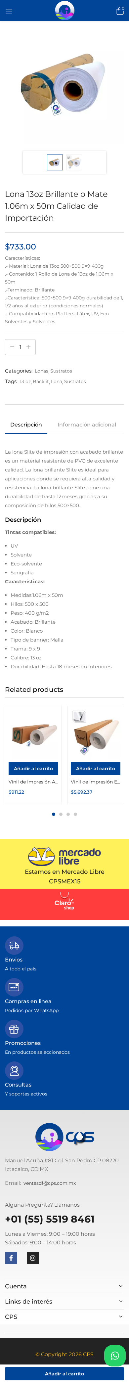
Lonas (41, 371)
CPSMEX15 (64, 881)
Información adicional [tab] (87, 425)
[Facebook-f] (11, 1258)
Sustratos (61, 371)
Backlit (41, 381)
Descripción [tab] (26, 425)
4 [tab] (75, 814)
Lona (56, 381)
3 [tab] (68, 814)
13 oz (25, 381)
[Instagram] (33, 1258)
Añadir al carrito (64, 1374)
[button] (119, 10)
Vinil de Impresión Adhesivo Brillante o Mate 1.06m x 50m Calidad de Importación (33, 782)
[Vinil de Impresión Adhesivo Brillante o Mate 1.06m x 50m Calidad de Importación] (33, 734)
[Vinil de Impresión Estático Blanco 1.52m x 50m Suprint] (95, 734)
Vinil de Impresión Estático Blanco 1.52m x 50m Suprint (95, 782)
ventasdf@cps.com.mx (49, 1183)
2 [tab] (61, 814)
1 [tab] (53, 814)
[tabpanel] (33, 755)
